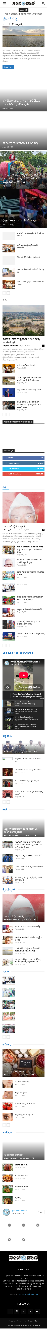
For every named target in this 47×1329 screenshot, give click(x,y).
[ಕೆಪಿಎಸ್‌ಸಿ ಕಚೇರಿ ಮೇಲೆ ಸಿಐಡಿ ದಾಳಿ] (9, 260)
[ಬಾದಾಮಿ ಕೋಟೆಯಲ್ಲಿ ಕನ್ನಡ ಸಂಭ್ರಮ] (8, 783)
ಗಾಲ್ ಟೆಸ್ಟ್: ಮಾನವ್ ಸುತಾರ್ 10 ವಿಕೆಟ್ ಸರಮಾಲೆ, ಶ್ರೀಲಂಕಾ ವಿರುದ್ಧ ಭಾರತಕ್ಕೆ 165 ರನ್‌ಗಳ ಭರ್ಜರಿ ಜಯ (28, 844)
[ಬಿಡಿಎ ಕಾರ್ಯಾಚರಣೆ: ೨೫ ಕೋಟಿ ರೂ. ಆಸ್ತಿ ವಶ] (9, 272)
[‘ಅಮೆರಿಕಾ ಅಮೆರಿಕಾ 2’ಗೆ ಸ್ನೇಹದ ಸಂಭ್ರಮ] (8, 772)
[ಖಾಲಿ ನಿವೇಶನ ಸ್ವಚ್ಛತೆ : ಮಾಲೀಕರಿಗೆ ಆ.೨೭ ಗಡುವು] (9, 284)
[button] (4, 3)
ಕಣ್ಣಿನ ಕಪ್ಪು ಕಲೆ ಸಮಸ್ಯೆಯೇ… (24, 1114)
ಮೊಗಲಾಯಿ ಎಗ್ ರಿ (21, 1176)
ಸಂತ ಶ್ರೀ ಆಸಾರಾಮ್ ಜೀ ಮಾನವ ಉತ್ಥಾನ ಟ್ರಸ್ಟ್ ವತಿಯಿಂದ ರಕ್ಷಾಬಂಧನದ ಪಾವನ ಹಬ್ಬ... (30, 549)
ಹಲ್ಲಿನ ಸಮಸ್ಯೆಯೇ (21, 1093)
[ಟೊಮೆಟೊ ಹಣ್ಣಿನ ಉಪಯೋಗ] (8, 1106)
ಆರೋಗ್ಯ (7, 1044)
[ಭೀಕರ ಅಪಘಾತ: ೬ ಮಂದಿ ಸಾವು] (23, 208)
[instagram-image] (9, 1225)
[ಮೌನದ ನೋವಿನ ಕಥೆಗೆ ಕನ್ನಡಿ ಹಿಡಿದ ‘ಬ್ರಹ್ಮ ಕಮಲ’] (8, 794)
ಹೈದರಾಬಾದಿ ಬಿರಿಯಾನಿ (13, 1154)
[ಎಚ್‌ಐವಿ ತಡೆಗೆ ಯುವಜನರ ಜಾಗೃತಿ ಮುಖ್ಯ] (9, 636)
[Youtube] (37, 1311)
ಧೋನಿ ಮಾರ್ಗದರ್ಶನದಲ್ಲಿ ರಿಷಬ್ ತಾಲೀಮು (29, 866)
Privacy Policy (33, 1321)
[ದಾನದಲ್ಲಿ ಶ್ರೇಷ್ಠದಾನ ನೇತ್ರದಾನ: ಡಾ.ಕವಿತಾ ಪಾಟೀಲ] (9, 575)
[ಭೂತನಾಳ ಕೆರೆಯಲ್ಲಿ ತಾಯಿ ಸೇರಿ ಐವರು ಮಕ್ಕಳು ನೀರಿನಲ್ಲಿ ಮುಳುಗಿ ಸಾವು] (8, 951)
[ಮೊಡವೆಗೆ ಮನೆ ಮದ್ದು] (8, 1084)
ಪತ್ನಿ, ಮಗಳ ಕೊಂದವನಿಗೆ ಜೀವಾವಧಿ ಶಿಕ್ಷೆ (29, 609)
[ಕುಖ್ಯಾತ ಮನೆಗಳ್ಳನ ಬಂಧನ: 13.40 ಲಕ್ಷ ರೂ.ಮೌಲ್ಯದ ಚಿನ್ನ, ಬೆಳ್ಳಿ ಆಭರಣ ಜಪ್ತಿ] (8, 962)
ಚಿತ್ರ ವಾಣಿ (7, 735)
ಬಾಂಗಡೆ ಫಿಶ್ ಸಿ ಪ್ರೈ (21, 1165)
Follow (40, 463)
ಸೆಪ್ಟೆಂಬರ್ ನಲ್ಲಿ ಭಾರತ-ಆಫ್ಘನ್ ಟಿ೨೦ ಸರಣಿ (28, 855)
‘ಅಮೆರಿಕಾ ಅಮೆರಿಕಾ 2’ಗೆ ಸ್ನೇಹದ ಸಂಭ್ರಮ (28, 770)
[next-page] (8, 293)
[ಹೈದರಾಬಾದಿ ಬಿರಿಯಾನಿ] (23, 1148)
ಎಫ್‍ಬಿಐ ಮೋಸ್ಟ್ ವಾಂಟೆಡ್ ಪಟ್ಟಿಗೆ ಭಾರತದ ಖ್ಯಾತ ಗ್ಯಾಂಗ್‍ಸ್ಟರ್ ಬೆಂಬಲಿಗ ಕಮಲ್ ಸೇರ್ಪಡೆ (29, 404)
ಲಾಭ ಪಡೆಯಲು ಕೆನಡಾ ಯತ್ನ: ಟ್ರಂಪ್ (29, 390)
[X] (30, 1311)
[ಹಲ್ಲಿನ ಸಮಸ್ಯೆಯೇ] (8, 1095)
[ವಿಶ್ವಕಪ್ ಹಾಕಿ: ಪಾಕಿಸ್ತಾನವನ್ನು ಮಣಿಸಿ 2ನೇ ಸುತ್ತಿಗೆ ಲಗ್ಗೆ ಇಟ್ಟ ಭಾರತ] (23, 825)
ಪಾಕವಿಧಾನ (8, 1132)
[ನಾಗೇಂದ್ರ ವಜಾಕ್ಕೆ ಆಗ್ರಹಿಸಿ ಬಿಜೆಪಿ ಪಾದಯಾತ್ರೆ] (9, 248)
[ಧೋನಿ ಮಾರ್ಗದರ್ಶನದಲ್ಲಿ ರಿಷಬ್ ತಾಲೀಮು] (8, 869)
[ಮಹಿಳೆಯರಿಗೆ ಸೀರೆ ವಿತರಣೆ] (9, 368)
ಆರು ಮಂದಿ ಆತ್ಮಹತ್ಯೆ (12, 24)
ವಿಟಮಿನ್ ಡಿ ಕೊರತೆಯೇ (14, 1071)
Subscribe (39, 474)
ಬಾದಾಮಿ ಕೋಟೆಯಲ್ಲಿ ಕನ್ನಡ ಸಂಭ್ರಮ (27, 781)
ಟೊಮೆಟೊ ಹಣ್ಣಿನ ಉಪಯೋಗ (25, 1104)
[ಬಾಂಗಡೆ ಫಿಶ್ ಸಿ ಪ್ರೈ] (8, 1167)
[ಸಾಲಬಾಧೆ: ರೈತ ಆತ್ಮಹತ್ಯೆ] (23, 507)
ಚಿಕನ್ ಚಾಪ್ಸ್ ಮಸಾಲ (21, 1187)
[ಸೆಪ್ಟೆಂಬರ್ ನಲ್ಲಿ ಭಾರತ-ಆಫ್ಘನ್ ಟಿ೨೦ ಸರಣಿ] (8, 858)
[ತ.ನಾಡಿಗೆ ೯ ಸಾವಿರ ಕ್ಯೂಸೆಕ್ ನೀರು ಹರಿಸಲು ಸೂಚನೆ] (9, 236)
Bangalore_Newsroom (10, 345)
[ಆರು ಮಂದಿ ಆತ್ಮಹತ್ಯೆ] (23, 36)
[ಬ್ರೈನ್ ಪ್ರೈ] (8, 1200)
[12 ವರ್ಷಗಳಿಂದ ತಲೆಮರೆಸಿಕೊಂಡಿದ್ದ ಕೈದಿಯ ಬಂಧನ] (8, 940)
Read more (8, 67)
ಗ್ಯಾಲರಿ (6, 971)
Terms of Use (21, 1321)
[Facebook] (10, 1311)
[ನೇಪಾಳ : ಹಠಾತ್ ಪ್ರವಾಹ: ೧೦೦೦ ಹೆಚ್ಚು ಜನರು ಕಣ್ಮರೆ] (23, 320)
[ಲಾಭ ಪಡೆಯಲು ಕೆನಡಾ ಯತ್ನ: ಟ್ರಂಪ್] (9, 392)
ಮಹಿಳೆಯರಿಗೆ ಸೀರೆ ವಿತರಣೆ (25, 365)
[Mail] (23, 1311)
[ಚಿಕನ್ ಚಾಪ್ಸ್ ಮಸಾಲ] (8, 1189)
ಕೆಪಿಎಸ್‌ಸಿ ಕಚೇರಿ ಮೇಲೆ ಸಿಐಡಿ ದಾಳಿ (28, 257)
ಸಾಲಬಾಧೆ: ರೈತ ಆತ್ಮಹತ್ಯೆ (14, 526)
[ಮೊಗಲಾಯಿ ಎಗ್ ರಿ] (8, 1178)
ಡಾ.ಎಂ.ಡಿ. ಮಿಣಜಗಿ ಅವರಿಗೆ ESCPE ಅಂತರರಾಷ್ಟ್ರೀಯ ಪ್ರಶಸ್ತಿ (23, 14)
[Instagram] (16, 1311)
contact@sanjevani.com (28, 1294)
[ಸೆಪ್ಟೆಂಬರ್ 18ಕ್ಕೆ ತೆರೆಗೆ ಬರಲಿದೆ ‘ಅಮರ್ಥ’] (8, 761)
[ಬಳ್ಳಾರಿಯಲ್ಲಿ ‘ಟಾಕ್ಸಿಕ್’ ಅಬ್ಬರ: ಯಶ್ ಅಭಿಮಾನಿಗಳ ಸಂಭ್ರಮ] (9, 624)
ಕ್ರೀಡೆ (5, 809)
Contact (12, 1321)
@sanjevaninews (19, 1210)
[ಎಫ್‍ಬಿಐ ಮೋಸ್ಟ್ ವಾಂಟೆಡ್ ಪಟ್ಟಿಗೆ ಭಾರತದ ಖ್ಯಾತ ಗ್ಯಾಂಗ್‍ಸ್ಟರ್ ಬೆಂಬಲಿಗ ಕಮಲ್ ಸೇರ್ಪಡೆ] (9, 405)
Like (41, 458)
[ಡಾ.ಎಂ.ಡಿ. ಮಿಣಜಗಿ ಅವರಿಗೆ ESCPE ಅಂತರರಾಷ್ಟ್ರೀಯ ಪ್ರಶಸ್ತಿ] (9, 562)
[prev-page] (4, 293)
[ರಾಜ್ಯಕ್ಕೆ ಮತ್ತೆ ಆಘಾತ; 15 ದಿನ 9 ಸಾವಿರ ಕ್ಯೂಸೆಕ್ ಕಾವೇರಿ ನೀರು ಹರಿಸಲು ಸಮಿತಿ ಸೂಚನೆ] (9, 380)
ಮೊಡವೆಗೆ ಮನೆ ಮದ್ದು (22, 1082)
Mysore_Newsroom (10, 1075)
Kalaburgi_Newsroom (10, 530)
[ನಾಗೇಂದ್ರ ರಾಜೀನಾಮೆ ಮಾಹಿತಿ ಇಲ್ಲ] (23, 131)
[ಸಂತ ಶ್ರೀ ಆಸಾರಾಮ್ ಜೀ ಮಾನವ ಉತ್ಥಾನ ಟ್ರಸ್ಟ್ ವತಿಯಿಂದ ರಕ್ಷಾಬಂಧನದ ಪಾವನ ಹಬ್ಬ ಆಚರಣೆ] (9, 550)
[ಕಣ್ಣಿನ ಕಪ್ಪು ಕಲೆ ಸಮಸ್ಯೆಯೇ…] (8, 1117)
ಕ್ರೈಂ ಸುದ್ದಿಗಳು (9, 889)
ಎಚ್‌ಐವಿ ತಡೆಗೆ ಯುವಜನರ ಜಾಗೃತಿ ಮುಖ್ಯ (30, 634)
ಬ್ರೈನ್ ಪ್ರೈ (18, 1198)
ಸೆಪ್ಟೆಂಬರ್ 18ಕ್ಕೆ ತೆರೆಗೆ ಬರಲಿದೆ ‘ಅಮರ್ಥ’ (28, 759)
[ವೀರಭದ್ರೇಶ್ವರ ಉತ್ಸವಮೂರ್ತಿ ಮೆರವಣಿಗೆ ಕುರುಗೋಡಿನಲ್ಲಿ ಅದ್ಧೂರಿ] (9, 600)
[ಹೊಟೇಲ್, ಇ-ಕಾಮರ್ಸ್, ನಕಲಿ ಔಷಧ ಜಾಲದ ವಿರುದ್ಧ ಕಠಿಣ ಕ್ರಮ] (23, 92)
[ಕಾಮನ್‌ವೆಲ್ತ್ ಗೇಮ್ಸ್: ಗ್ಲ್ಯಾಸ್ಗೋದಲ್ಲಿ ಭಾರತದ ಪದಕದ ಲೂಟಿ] (8, 880)
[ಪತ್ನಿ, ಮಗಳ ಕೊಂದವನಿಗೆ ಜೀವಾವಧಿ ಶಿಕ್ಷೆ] (9, 612)
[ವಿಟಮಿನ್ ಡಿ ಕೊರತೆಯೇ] (23, 1063)
